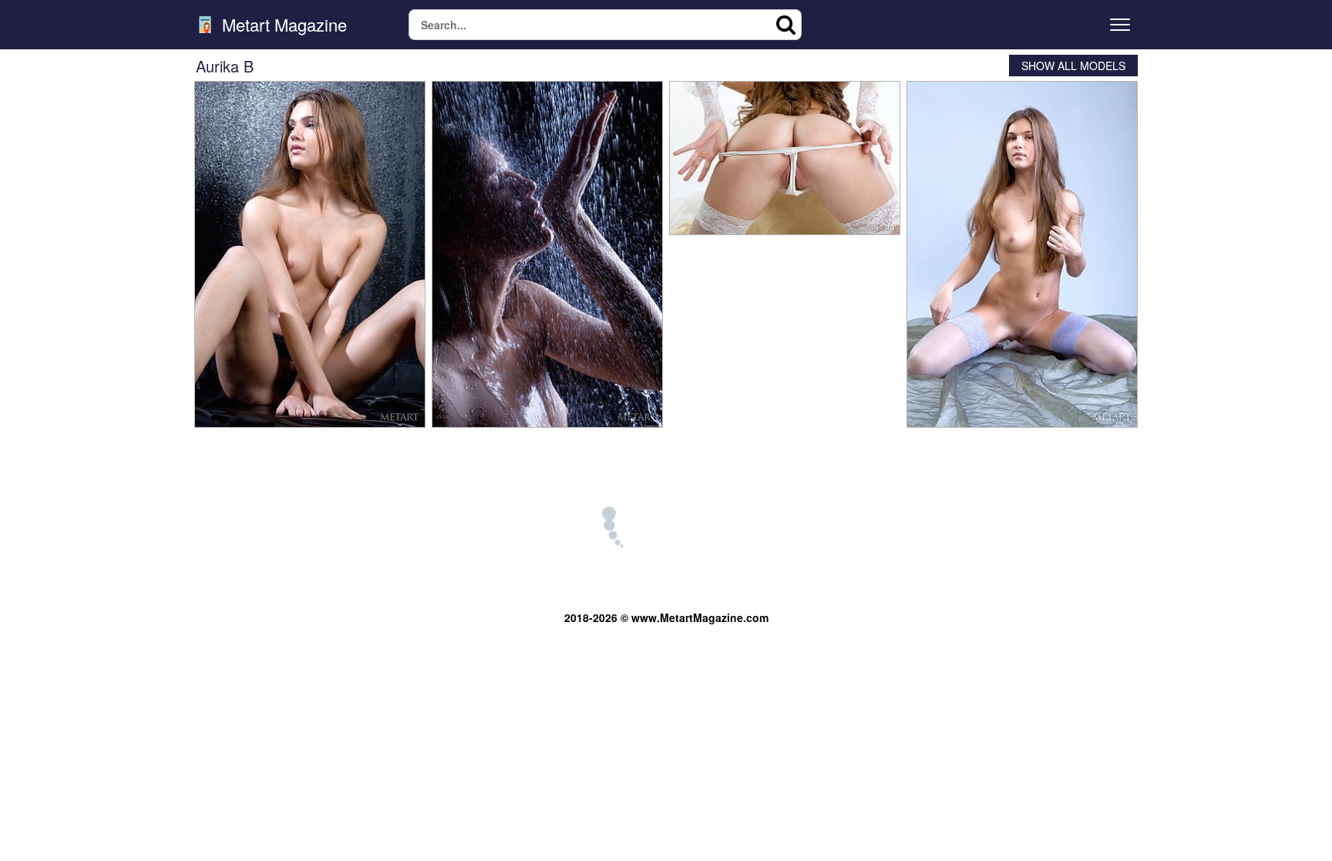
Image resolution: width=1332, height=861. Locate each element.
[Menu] (1120, 24)
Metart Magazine (282, 24)
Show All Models (1073, 65)
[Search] (786, 24)
